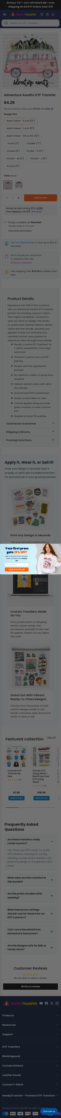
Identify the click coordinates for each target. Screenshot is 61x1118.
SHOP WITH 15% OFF (16, 569)
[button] (49, 1111)
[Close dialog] (60, 545)
